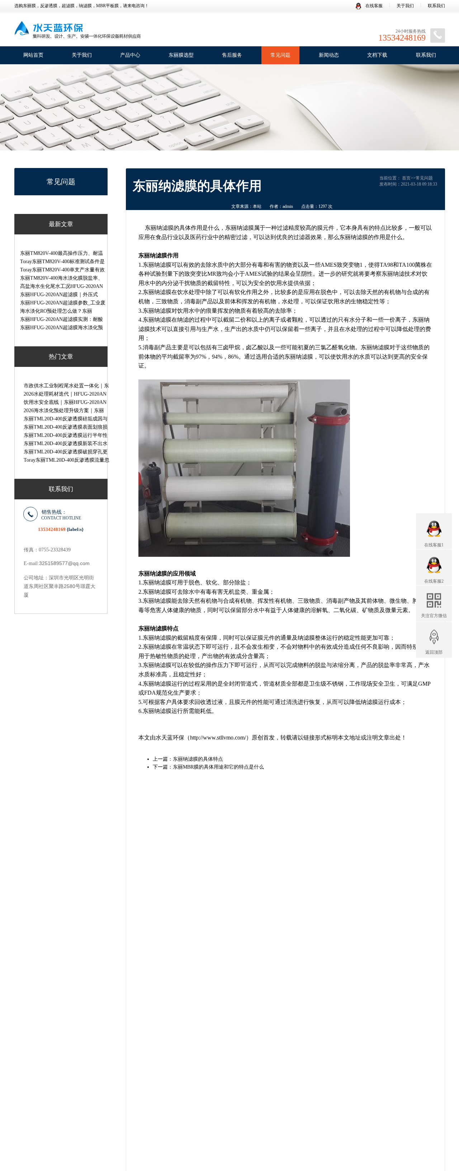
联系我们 (436, 5)
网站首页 (33, 55)
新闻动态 (329, 55)
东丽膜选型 (181, 55)
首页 (406, 178)
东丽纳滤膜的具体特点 (198, 759)
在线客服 (373, 5)
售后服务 (232, 55)
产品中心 (130, 55)
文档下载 (377, 55)
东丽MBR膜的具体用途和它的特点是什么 (218, 767)
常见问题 (280, 55)
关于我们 (405, 5)
